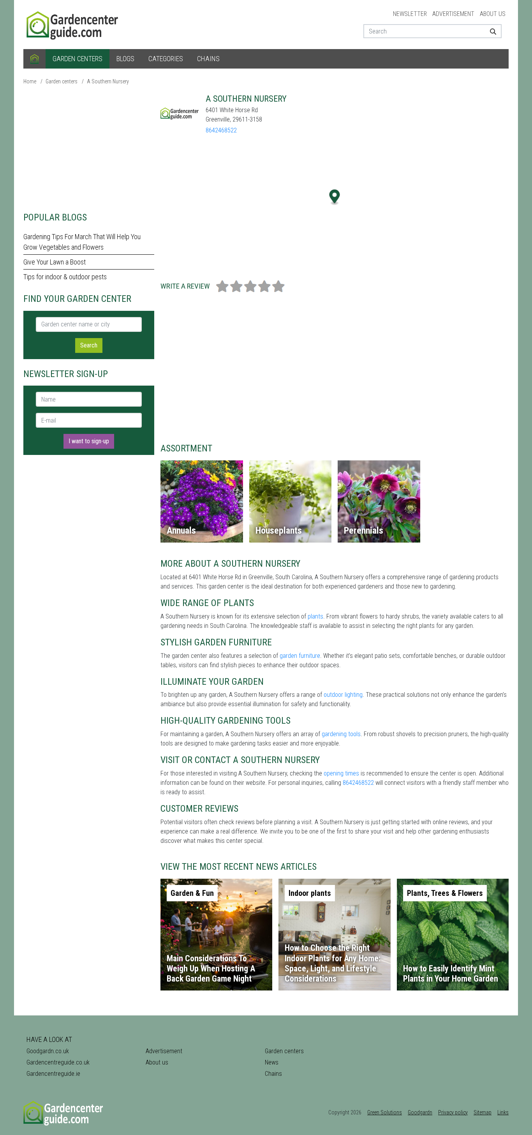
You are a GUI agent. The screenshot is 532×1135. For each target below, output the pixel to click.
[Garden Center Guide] (73, 24)
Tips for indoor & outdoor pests (65, 277)
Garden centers (77, 59)
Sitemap (482, 1112)
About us (493, 14)
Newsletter (410, 14)
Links (503, 1112)
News (271, 1062)
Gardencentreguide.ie (53, 1073)
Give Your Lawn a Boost (54, 262)
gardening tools (341, 734)
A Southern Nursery (108, 81)
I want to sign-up (89, 441)
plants (315, 616)
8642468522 (221, 130)
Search (88, 345)
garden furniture (300, 655)
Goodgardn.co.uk (47, 1051)
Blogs (125, 59)
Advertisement (453, 14)
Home (29, 81)
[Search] (490, 31)
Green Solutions (384, 1112)
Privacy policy (453, 1112)
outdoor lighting (343, 694)
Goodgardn (420, 1112)
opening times (341, 773)
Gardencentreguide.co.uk (58, 1062)
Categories (165, 59)
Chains (208, 59)
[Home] (34, 59)
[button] (334, 197)
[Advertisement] (88, 148)
